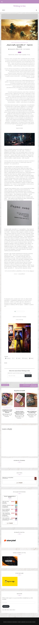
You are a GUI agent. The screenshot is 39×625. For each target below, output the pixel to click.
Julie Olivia (5, 503)
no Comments (27, 49)
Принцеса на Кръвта (8, 477)
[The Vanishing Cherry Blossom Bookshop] (16, 513)
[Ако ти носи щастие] (16, 502)
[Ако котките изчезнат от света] (16, 518)
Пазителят (5, 384)
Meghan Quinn (6, 507)
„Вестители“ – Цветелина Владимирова (30, 385)
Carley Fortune (6, 511)
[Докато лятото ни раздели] (16, 506)
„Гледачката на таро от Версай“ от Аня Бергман (7, 411)
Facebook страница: (19, 460)
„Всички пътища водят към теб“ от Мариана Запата (19, 413)
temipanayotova (12, 49)
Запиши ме (5, 606)
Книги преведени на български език (19, 42)
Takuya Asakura (6, 516)
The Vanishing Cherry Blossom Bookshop (6, 514)
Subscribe (28, 375)
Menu (3, 10)
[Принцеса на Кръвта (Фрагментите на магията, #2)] (35, 478)
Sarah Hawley (6, 478)
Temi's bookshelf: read (10, 497)
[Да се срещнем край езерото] (16, 510)
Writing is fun (19, 6)
